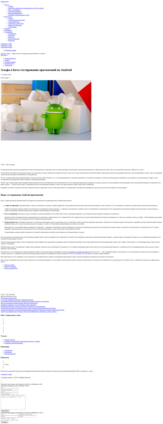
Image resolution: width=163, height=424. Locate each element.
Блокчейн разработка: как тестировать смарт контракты (19, 305)
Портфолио (8, 30)
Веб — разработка (14, 10)
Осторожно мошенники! (9, 298)
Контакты (11, 35)
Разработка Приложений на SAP (18, 15)
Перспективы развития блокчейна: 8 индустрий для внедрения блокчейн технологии (28, 308)
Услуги (7, 5)
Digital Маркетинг (10, 58)
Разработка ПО (9, 63)
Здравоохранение (14, 22)
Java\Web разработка (14, 11)
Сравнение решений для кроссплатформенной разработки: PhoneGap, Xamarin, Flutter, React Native (32, 310)
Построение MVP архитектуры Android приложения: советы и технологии (25, 301)
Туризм (10, 18)
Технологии (8, 65)
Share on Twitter (9, 265)
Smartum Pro (5, 1)
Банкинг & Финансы (15, 25)
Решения (7, 28)
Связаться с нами (6, 44)
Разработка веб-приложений (14, 343)
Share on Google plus (11, 268)
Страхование (12, 27)
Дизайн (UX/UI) (10, 340)
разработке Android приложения (79, 252)
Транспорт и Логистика (16, 23)
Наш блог (11, 37)
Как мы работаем (13, 39)
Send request (5, 411)
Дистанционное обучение (16, 20)
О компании (8, 32)
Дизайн (10, 6)
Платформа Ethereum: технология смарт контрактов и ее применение (23, 306)
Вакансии (11, 40)
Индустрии (8, 16)
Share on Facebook (10, 266)
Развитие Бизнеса (10, 62)
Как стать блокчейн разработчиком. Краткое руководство (19, 303)
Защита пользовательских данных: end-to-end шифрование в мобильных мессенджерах (29, 311)
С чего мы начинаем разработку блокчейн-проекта (17, 300)
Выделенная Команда (15, 13)
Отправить (5, 422)
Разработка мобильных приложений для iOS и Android (26, 8)
